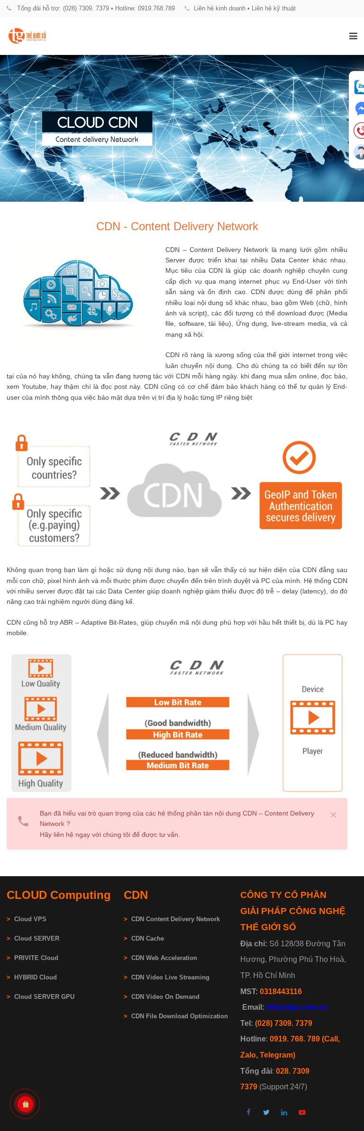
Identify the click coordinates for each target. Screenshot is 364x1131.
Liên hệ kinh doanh (220, 8)
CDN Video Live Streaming (170, 977)
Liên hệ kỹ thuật (274, 8)
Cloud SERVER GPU (44, 997)
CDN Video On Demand (165, 997)
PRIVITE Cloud (36, 958)
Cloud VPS (26, 919)
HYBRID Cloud (35, 977)
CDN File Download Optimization (179, 1016)
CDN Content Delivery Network (175, 919)
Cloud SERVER (36, 938)
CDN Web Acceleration (164, 958)
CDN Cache (147, 938)
